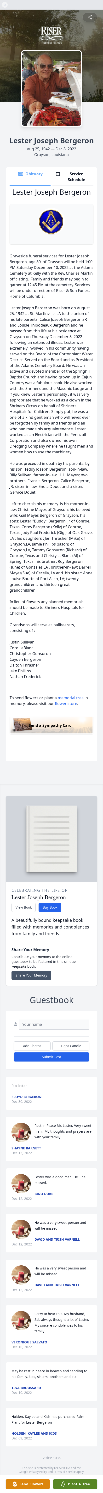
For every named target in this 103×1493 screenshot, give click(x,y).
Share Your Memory (31, 975)
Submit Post (51, 1057)
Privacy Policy (38, 1472)
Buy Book (50, 907)
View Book (24, 907)
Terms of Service (64, 1472)
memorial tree (71, 697)
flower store (66, 703)
